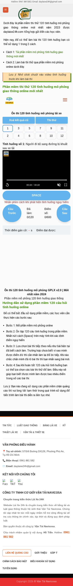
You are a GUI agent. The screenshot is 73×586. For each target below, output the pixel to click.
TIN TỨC (7, 425)
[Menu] (5, 10)
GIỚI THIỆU (41, 553)
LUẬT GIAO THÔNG (27, 425)
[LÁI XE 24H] (37, 13)
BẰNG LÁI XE (50, 425)
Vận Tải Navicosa (47, 581)
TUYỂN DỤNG (10, 568)
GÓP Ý (53, 553)
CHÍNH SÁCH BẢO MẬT (15, 561)
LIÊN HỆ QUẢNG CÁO (16, 553)
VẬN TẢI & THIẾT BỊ (33, 432)
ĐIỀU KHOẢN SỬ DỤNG (42, 561)
